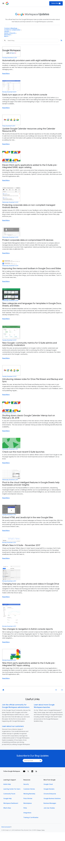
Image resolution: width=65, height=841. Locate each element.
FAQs (25, 808)
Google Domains (49, 789)
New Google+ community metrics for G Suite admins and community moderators (29, 344)
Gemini (7, 31)
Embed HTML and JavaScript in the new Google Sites (27, 517)
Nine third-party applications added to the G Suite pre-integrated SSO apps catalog (28, 664)
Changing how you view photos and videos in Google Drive (30, 583)
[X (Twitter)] (28, 771)
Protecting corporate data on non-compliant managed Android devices (28, 206)
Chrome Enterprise (50, 794)
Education (8, 35)
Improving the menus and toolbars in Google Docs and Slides (31, 268)
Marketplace (27, 803)
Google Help (7, 798)
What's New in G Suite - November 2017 (21, 545)
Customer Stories (29, 789)
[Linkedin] (32, 771)
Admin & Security (10, 33)
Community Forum (9, 794)
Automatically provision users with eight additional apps (29, 60)
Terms (43, 830)
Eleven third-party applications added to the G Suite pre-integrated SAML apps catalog (29, 166)
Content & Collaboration (13, 30)
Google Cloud (48, 784)
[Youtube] (24, 771)
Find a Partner (27, 798)
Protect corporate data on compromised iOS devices (27, 240)
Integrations (27, 813)
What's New (7, 808)
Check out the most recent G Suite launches (23, 452)
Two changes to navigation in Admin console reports (27, 629)
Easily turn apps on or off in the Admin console (24, 94)
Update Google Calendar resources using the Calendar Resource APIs (28, 129)
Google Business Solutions (52, 798)
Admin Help (7, 784)
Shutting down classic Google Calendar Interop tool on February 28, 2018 (28, 416)
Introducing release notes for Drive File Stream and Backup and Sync (32, 380)
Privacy (39, 830)
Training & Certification (30, 817)
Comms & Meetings (11, 28)
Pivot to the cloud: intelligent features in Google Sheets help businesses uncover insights (30, 483)
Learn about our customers (13, 726)
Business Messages (50, 803)
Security (26, 784)
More (6, 36)
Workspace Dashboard (10, 803)
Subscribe (56, 3)
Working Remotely (29, 794)
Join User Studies (49, 808)
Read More (6, 73)
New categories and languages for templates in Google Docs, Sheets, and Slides (32, 304)
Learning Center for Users (11, 789)
